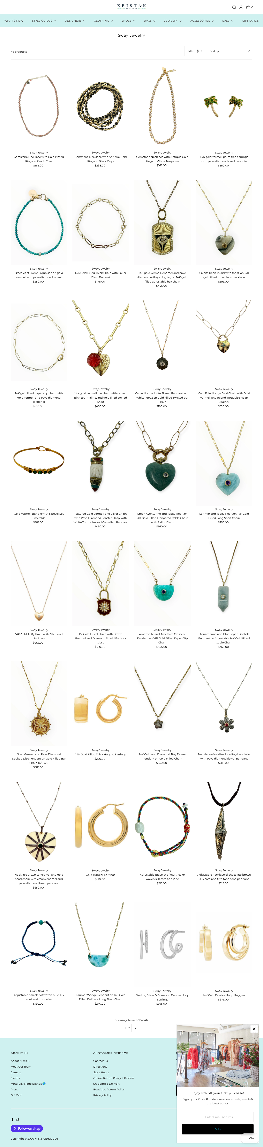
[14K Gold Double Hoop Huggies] (224, 944)
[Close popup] (254, 1029)
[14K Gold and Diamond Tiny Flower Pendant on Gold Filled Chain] (162, 703)
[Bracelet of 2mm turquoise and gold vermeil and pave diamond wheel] (39, 222)
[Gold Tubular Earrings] (100, 824)
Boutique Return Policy (109, 1089)
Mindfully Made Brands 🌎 (28, 1083)
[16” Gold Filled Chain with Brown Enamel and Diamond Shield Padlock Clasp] (100, 583)
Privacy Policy (102, 1095)
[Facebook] (12, 1120)
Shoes (126, 20)
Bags (148, 20)
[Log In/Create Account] (241, 7)
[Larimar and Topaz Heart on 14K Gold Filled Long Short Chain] (224, 463)
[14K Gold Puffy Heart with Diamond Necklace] (39, 583)
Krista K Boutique (46, 1138)
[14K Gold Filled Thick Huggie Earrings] (100, 704)
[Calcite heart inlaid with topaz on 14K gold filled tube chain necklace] (224, 222)
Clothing (102, 20)
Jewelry (171, 20)
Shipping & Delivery (106, 1083)
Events (15, 1078)
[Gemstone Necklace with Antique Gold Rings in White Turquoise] (162, 106)
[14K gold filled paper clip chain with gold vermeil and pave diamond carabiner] (39, 342)
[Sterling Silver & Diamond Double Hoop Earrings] (162, 944)
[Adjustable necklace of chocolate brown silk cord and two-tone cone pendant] (224, 824)
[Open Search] (234, 7)
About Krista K (20, 1060)
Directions (100, 1066)
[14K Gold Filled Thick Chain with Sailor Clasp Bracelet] (100, 222)
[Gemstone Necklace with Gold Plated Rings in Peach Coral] (39, 106)
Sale (226, 20)
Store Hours (101, 1072)
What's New (13, 20)
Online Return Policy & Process (113, 1078)
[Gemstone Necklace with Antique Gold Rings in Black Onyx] (100, 106)
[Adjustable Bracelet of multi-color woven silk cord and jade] (162, 824)
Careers (16, 1072)
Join (218, 1129)
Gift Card (16, 1095)
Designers (73, 20)
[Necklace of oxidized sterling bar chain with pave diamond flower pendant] (224, 703)
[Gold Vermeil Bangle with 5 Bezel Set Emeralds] (39, 463)
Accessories (200, 20)
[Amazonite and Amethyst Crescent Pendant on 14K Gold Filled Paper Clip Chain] (162, 583)
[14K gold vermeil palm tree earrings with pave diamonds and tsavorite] (224, 106)
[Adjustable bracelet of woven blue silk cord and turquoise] (39, 944)
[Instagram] (17, 1120)
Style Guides (42, 20)
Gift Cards (250, 20)
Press (14, 1089)
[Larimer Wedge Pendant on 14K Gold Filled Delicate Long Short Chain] (100, 944)
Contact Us (100, 1060)
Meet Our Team (21, 1066)
